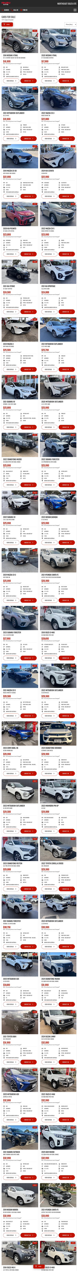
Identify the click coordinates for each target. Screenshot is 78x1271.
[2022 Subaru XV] (20, 502)
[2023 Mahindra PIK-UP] (58, 791)
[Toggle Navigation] (75, 10)
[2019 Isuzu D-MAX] (58, 618)
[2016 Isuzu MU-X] (20, 1253)
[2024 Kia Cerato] (58, 156)
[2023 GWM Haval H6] (20, 733)
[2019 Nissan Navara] (20, 1195)
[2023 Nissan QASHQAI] (58, 502)
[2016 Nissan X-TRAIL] (20, 41)
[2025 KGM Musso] (58, 1137)
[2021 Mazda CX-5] (20, 676)
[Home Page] (6, 3)
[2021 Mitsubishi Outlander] (20, 98)
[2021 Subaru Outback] (20, 1137)
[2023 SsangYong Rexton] (20, 849)
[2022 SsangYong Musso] (20, 445)
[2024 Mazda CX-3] (20, 560)
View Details (10, 81)
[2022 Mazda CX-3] (58, 98)
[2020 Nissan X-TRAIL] (58, 41)
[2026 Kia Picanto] (20, 214)
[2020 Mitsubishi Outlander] (58, 387)
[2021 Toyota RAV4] (20, 1022)
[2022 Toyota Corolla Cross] (58, 849)
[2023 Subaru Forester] (20, 618)
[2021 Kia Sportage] (58, 272)
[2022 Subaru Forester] (58, 445)
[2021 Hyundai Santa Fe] (58, 560)
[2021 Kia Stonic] (20, 272)
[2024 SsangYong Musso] (58, 964)
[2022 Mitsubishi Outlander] (58, 676)
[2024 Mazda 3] (20, 329)
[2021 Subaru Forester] (20, 907)
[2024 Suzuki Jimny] (58, 1022)
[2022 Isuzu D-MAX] (58, 1080)
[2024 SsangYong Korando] (58, 733)
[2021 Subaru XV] (20, 387)
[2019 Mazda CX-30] (20, 156)
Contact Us (27, 81)
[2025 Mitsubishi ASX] (20, 964)
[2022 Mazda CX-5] (58, 214)
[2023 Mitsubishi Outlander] (20, 791)
